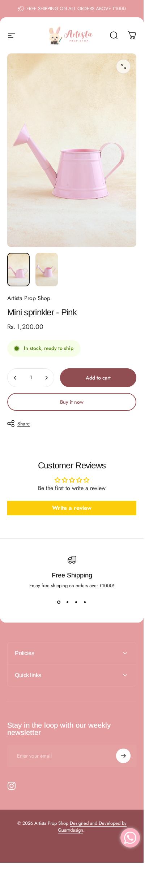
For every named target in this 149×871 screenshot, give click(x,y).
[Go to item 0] (18, 269)
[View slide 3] (76, 602)
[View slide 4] (85, 602)
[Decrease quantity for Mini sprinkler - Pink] (15, 378)
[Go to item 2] (46, 269)
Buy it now (72, 402)
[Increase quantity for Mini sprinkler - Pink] (46, 378)
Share (23, 423)
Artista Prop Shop (28, 298)
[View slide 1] (59, 602)
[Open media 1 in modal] (123, 66)
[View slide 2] (67, 602)
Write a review (71, 508)
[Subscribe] (123, 756)
